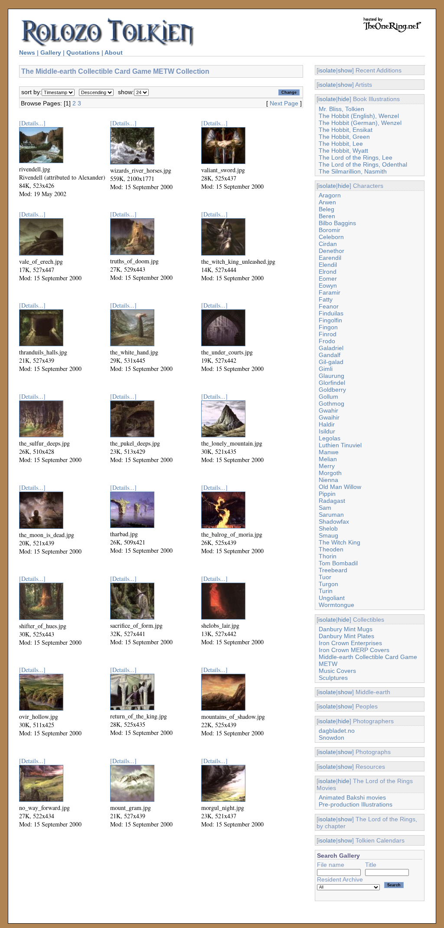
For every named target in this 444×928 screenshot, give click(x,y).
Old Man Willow (340, 486)
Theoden (331, 549)
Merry (327, 465)
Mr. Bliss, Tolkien (341, 108)
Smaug (328, 535)
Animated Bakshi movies (352, 797)
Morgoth (330, 472)
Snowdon (331, 737)
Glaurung (331, 375)
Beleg (326, 209)
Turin (326, 590)
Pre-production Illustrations (355, 804)
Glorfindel (332, 382)
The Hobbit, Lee (341, 143)
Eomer (328, 278)
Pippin (327, 493)
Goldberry (332, 389)
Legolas (329, 438)
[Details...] (32, 123)
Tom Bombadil (338, 563)
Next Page (284, 103)
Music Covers (337, 670)
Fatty (326, 299)
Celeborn (331, 236)
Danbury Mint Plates (346, 636)
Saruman (331, 514)
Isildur (327, 431)
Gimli (326, 368)
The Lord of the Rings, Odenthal (363, 164)
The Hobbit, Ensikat (345, 129)
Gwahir (328, 410)
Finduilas (331, 313)
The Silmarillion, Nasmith (353, 171)
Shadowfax (334, 521)
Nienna (328, 479)
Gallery (50, 52)
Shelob (328, 528)
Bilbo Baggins (337, 223)
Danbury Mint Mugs (345, 629)
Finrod (327, 334)
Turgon (328, 583)
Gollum (328, 396)
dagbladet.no (337, 730)
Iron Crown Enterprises (350, 642)
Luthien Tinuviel (340, 445)
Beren (327, 216)
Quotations (83, 52)
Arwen (327, 202)
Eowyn (328, 285)
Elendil (328, 264)
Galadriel (331, 347)
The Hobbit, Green (344, 136)
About (113, 52)
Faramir (329, 292)
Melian (328, 459)
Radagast (332, 500)
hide (343, 98)
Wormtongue (336, 604)
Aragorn (330, 195)
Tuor (325, 577)
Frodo (327, 341)
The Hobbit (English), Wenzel (359, 115)
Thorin (327, 556)
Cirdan (328, 243)
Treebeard (333, 570)
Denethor (331, 250)
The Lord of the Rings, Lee (355, 157)
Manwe (329, 452)
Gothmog (331, 403)
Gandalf (329, 354)
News (27, 52)
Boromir (329, 229)
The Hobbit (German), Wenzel (360, 122)
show (345, 70)
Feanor (329, 306)
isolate (327, 70)
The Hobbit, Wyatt (343, 150)
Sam (325, 507)
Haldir (327, 424)
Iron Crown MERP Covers (354, 649)
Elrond (327, 271)
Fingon (328, 327)
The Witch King (339, 542)
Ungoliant (332, 597)
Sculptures (333, 677)
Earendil (330, 257)
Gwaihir (329, 417)
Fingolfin (330, 320)
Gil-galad (331, 361)
